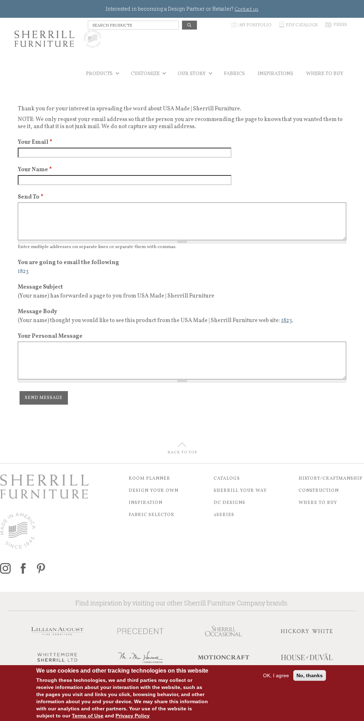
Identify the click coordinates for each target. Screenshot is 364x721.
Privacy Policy (133, 716)
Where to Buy (318, 503)
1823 (286, 321)
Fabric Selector (152, 515)
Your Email (35, 142)
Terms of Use (87, 716)
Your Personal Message (50, 336)
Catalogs (227, 478)
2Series (224, 515)
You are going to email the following (68, 262)
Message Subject (40, 287)
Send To (30, 197)
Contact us (246, 9)
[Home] (58, 38)
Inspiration (145, 503)
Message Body (37, 311)
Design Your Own (153, 491)
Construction (319, 491)
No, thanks (309, 675)
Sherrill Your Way (240, 491)
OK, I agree (276, 675)
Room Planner (149, 478)
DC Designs (229, 503)
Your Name (35, 169)
